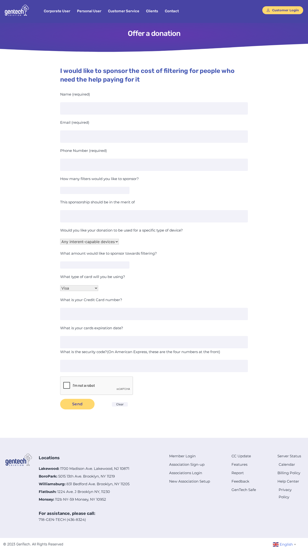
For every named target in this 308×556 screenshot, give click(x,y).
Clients (152, 11)
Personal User (89, 11)
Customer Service (123, 11)
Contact (172, 11)
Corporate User (57, 11)
